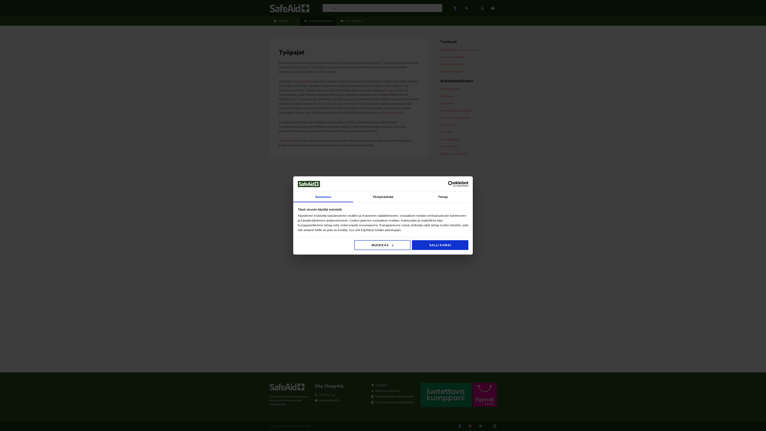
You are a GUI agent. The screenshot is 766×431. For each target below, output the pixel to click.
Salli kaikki (440, 245)
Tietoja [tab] (443, 197)
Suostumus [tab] (323, 197)
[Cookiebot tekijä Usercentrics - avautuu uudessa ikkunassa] (450, 184)
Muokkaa (380, 245)
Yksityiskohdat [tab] (383, 197)
